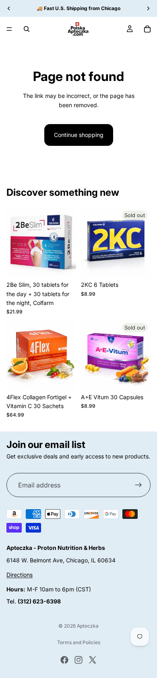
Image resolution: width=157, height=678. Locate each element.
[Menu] (9, 29)
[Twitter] (92, 660)
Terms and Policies (78, 642)
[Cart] (147, 29)
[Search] (26, 29)
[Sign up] (138, 485)
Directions (19, 575)
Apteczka (88, 626)
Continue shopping (78, 134)
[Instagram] (78, 660)
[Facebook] (64, 660)
